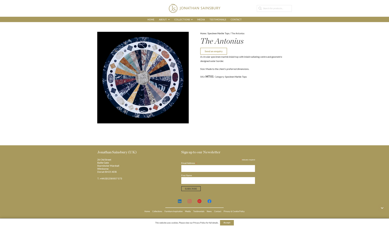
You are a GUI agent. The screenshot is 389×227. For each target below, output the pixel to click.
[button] (169, 19)
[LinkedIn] (180, 201)
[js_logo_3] (194, 8)
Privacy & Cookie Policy (234, 211)
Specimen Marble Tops (218, 33)
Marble (256, 76)
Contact (217, 211)
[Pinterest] (199, 201)
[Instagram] (189, 201)
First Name (186, 175)
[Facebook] (209, 201)
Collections (157, 211)
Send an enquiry (214, 51)
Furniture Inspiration (174, 211)
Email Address (189, 163)
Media (188, 211)
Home (203, 33)
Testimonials (198, 211)
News (209, 211)
